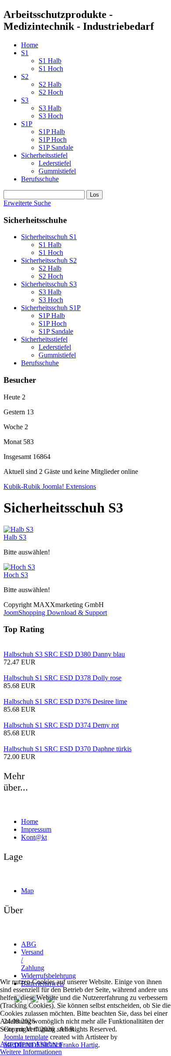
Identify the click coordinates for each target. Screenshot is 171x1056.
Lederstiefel (55, 163)
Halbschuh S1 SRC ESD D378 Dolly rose (62, 678)
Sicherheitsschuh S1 (49, 236)
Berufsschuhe (40, 179)
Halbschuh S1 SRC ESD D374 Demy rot (61, 725)
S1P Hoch (53, 139)
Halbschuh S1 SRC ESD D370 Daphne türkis (68, 748)
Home (29, 45)
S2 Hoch (51, 92)
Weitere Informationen (31, 1052)
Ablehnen (48, 1044)
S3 (24, 100)
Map (27, 890)
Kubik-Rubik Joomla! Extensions (50, 486)
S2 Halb (50, 84)
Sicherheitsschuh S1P (51, 307)
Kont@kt (34, 837)
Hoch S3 (16, 575)
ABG (28, 944)
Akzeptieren (17, 1044)
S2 (24, 76)
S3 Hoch (51, 116)
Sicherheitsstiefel (44, 155)
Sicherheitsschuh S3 (49, 284)
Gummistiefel (57, 171)
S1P (26, 123)
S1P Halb (52, 131)
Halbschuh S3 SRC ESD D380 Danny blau (64, 654)
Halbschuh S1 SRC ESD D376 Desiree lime (65, 701)
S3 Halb (50, 108)
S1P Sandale (56, 147)
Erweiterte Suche (27, 203)
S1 (24, 53)
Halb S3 (15, 537)
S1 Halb (50, 60)
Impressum (36, 829)
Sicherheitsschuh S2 (49, 260)
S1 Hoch (51, 68)
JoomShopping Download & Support (55, 612)
